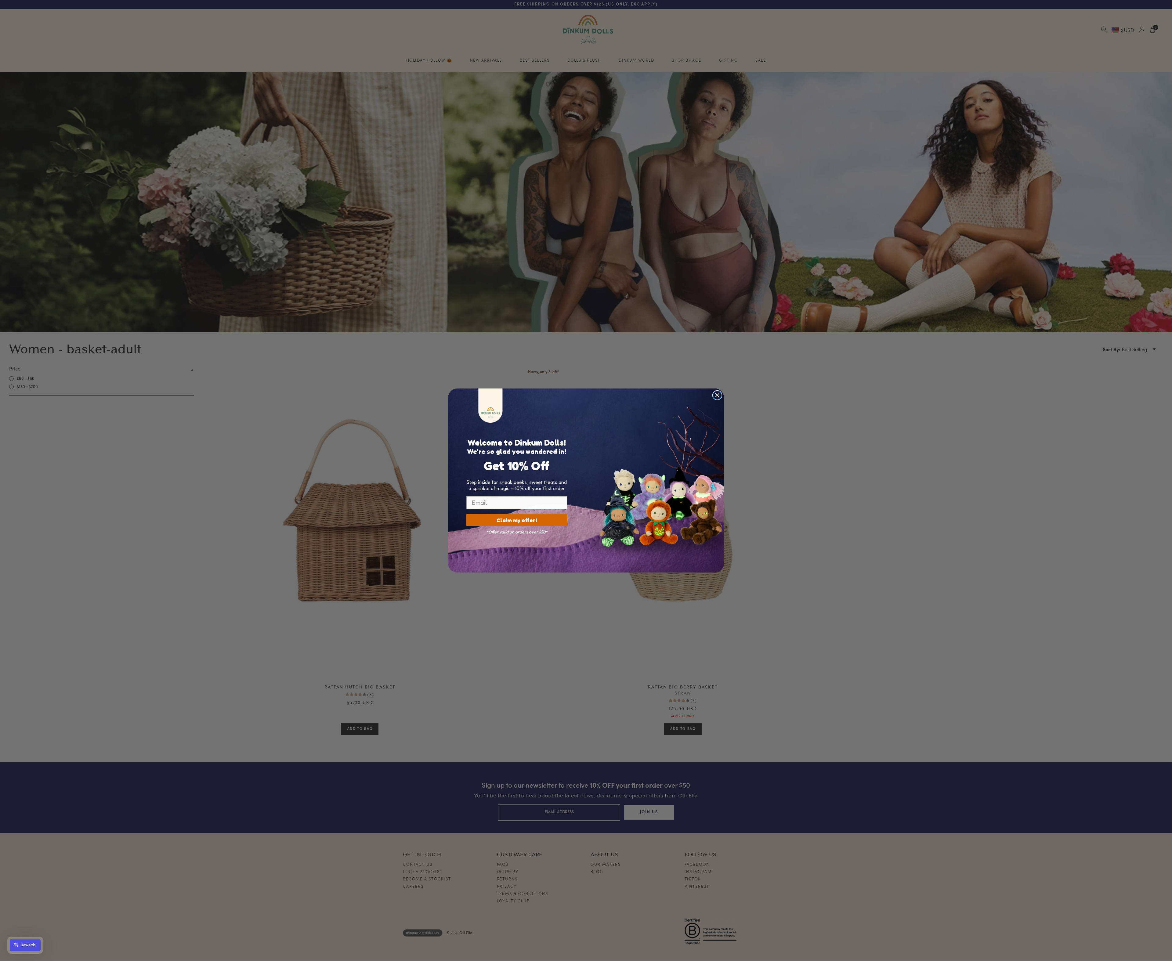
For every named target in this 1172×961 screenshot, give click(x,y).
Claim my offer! (516, 520)
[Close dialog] (717, 395)
